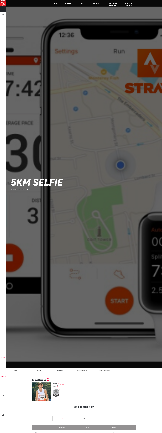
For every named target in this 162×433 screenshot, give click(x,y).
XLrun (85, 418)
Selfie (64, 418)
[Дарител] (48, 380)
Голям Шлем (129, 3)
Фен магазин (129, 5)
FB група (3, 357)
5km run (54, 3)
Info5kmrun (112, 5)
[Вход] (3, 14)
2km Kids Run (97, 3)
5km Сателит (113, 3)
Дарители (3, 376)
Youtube (3, 415)
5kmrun (42, 418)
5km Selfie (68, 3)
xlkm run (82, 3)
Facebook (3, 396)
